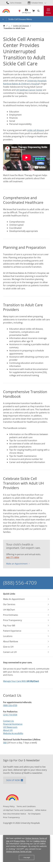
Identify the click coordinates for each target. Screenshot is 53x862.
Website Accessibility (13, 733)
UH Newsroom (10, 727)
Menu (48, 13)
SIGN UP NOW (13, 780)
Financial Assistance (12, 724)
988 (5, 742)
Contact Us (8, 720)
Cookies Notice (39, 841)
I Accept (26, 857)
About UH (8, 730)
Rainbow (19, 11)
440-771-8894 (12, 557)
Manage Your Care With (21, 681)
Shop (33, 11)
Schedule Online (37, 3)
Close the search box (42, 11)
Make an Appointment (17, 563)
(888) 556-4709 (20, 582)
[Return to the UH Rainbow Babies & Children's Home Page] (6, 11)
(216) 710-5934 (10, 714)
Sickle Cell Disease (21, 25)
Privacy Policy (19, 841)
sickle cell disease (35, 130)
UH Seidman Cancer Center (29, 90)
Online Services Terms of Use (18, 851)
